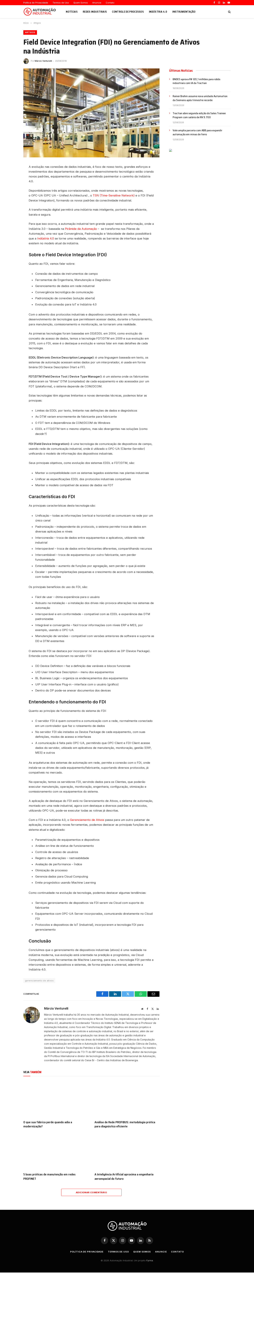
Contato (110, 2)
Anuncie (96, 2)
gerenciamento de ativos (39, 980)
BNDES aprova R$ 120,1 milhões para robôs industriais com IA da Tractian (196, 81)
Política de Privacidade (35, 2)
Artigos (30, 32)
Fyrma (149, 1260)
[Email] (11, 201)
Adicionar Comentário (91, 1192)
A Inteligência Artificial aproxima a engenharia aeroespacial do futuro (124, 1176)
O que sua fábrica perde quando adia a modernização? (47, 1124)
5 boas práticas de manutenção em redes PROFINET (49, 1176)
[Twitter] (11, 186)
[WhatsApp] (11, 194)
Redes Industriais (95, 12)
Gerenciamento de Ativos (87, 820)
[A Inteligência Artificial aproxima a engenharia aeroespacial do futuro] (127, 1151)
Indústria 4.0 (158, 12)
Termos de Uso (61, 2)
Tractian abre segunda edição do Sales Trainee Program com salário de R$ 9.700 (199, 115)
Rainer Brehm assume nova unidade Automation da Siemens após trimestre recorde (200, 98)
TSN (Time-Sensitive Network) (114, 195)
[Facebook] (11, 178)
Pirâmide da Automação (81, 228)
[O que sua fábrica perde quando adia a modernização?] (55, 1099)
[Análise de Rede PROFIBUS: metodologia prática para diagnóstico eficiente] (127, 1099)
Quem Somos (80, 2)
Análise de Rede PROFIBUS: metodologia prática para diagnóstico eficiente (125, 1124)
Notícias (72, 12)
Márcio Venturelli (43, 61)
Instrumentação (183, 12)
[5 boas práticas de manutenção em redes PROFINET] (55, 1151)
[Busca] (229, 12)
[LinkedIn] (11, 170)
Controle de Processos (128, 12)
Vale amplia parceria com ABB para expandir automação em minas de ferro (197, 132)
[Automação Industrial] (40, 11)
